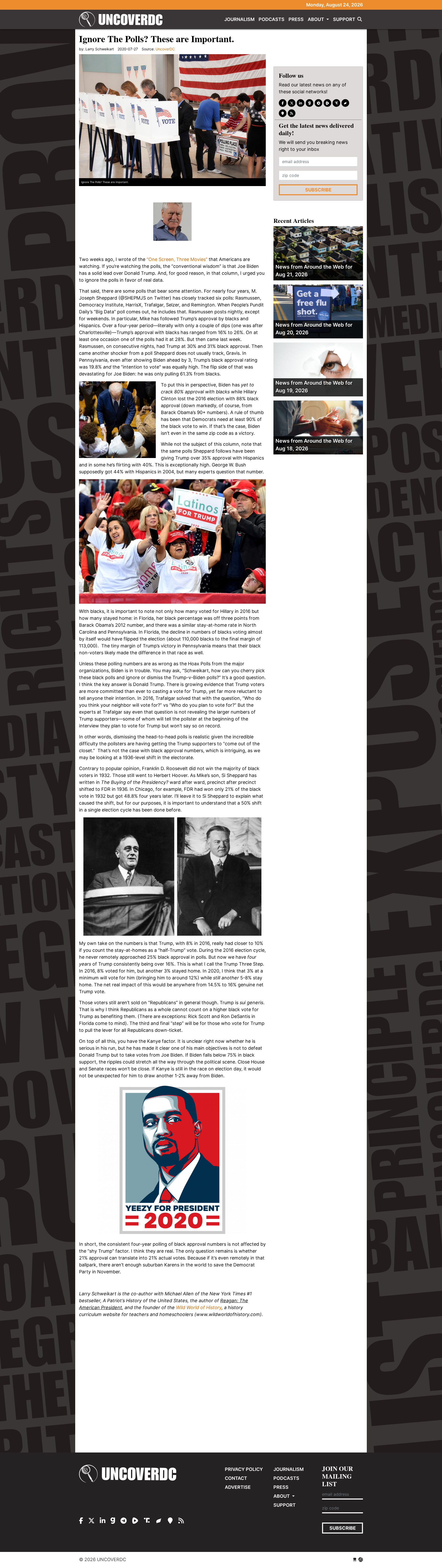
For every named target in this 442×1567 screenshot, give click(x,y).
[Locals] (282, 113)
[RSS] (291, 113)
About (316, 19)
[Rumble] (327, 103)
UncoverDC (122, 19)
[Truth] (336, 103)
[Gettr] (345, 103)
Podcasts (271, 19)
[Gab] (309, 103)
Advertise (238, 1487)
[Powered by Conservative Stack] (360, 1559)
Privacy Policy (244, 1469)
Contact (236, 1478)
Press (296, 19)
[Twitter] (291, 103)
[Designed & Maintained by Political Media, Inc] (354, 1559)
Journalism (239, 19)
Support (344, 19)
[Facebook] (282, 103)
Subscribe (318, 189)
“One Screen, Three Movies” (177, 259)
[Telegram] (318, 103)
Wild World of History (199, 1307)
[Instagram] (300, 103)
